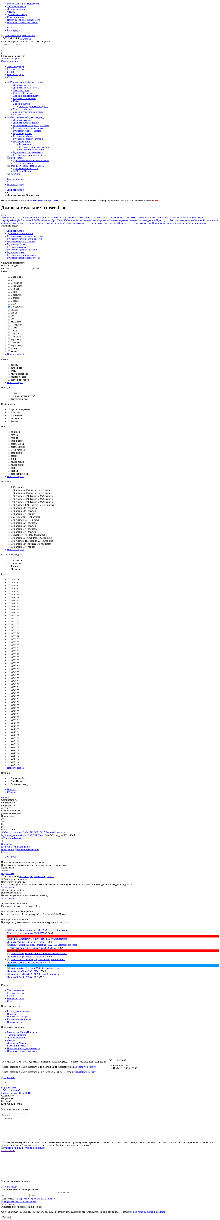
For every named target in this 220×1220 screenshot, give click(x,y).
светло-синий (18, 447)
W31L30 (15, 618)
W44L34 (15, 750)
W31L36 (15, 630)
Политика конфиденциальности (23, 20)
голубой (15, 435)
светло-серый (18, 444)
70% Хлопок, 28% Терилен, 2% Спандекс (32, 496)
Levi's (121, 217)
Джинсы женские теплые (26, 87)
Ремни (10, 72)
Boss (27, 217)
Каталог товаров (10, 58)
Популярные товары (17, 1016)
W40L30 (15, 723)
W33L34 (15, 666)
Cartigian (56, 217)
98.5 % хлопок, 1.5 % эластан (26, 517)
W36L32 (15, 693)
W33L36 (15, 669)
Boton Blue (35, 217)
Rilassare (170, 217)
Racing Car (154, 217)
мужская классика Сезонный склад (151, 223)
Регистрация (13, 30)
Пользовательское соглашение (22, 22)
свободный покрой (194, 223)
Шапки (27, 171)
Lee (117, 217)
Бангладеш (16, 560)
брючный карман (117, 220)
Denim (69, 217)
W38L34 (15, 714)
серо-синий (16, 453)
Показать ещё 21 (15, 354)
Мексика (15, 569)
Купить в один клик (34, 1147)
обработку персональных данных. (36, 876)
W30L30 (15, 600)
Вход (9, 27)
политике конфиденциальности (149, 1212)
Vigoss (9, 220)
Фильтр (5, 797)
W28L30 (15, 582)
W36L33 (15, 696)
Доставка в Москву (17, 14)
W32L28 (15, 633)
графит (14, 438)
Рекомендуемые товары (19, 1019)
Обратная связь (9, 1087)
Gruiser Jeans (17, 306)
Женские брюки (21, 90)
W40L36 (15, 735)
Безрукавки (25, 144)
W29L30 (15, 588)
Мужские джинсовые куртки (34, 147)
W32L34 (15, 648)
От (2, 268)
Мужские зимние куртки (32, 149)
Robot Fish (180, 217)
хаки (13, 468)
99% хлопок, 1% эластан (23, 532)
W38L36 (15, 717)
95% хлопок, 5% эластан (23, 511)
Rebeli (163, 217)
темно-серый (17, 462)
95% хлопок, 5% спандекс (24, 508)
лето (3, 215)
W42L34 (15, 744)
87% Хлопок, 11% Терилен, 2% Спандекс (32, 541)
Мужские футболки (23, 136)
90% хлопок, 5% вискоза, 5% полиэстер (31, 544)
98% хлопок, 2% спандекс (24, 523)
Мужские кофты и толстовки (28, 139)
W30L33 (15, 606)
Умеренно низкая (19, 399)
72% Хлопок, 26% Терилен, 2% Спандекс (32, 499)
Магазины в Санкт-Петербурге (23, 3)
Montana (128, 217)
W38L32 (15, 708)
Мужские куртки (22, 141)
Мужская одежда (15, 69)
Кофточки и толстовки (24, 98)
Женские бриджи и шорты (26, 95)
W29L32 (15, 591)
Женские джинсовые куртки (33, 106)
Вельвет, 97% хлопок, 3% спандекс (29, 535)
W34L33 (15, 678)
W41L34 (15, 738)
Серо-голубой (18, 450)
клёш (64, 223)
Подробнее (6, 844)
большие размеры (100, 220)
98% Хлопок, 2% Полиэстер (25, 520)
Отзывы (11, 11)
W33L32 (15, 660)
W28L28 (15, 579)
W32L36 (15, 651)
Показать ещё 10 (15, 476)
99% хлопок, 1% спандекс (24, 529)
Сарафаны (18, 114)
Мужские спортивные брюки (28, 152)
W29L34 (15, 594)
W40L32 (15, 726)
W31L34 (15, 627)
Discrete (96, 217)
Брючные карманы (20, 409)
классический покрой (50, 223)
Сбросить (12, 792)
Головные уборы (15, 74)
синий (14, 459)
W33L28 (15, 654)
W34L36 (15, 684)
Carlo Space (46, 217)
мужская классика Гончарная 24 (83, 223)
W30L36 (15, 612)
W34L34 (15, 681)
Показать (11, 789)
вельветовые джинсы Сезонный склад (190, 220)
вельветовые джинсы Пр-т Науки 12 (152, 220)
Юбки (16, 101)
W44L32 (15, 747)
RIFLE (146, 217)
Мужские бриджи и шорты (27, 131)
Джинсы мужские (22, 120)
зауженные (16, 223)
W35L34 (15, 687)
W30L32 (15, 603)
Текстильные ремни (23, 163)
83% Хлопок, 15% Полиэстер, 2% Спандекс (33, 505)
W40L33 (15, 729)
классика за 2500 (30, 223)
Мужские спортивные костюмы (29, 155)
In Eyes (103, 217)
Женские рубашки (22, 109)
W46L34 (15, 753)
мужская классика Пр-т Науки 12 (116, 223)
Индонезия (16, 563)
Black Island (19, 217)
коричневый (17, 441)
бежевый (15, 432)
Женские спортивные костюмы (29, 112)
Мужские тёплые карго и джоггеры (31, 128)
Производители (15, 1022)
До (33, 268)
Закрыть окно (8, 887)
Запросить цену (28, 1201)
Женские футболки (23, 93)
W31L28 (15, 615)
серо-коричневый (20, 473)
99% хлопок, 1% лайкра (23, 547)
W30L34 (15, 609)
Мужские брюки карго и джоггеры (31, 125)
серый (14, 456)
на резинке (16, 418)
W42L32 (15, 741)
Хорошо (5, 1217)
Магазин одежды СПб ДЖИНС (17, 1093)
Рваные (14, 421)
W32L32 (15, 642)
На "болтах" (17, 415)
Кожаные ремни (41, 160)
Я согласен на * (30, 876)
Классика (15, 412)
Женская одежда (15, 66)
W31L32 (15, 621)
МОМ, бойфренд (42, 220)
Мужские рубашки (22, 133)
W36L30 (15, 690)
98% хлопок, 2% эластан (23, 526)
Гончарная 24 (27, 220)
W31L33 (15, 624)
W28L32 (15, 585)
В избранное (7, 849)
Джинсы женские (22, 85)
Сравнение (24, 846)
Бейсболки (32, 168)
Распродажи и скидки (18, 1011)
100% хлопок (17, 487)
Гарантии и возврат (17, 17)
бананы (87, 220)
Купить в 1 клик (9, 846)
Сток (9, 77)
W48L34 (15, 756)
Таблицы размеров (16, 6)
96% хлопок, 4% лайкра (23, 514)
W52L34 (15, 762)
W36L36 (15, 702)
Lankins (111, 217)
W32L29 (15, 636)
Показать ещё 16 (15, 549)
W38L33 (15, 711)
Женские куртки (21, 104)
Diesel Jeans (78, 217)
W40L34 (15, 732)
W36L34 (15, 699)
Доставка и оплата (16, 9)
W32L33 (15, 645)
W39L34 (15, 720)
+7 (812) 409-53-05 (10, 1090)
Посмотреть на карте (85, 1066)
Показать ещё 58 (15, 768)
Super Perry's (191, 217)
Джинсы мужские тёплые (26, 122)
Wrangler (16, 220)
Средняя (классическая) (23, 396)
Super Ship (16, 339)
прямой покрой (177, 223)
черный (15, 470)
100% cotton (7, 217)
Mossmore (138, 217)
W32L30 (15, 639)
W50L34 (15, 759)
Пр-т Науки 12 (58, 220)
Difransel (88, 217)
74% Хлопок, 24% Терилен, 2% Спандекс (32, 502)
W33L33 (15, 663)
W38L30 (15, 705)
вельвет (130, 220)
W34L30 (15, 672)
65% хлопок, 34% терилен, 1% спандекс (31, 538)
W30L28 (15, 597)
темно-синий (17, 465)
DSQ (63, 217)
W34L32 (15, 675)
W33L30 (15, 657)
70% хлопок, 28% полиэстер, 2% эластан (31, 490)
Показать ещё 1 (15, 382)
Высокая (15, 393)
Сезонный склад (74, 220)
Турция (14, 566)
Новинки (12, 1014)
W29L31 (15, 765)
